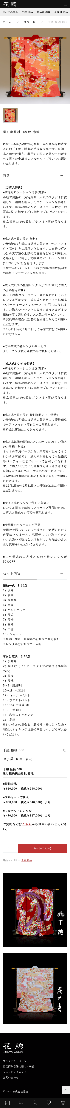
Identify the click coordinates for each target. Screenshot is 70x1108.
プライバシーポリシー (16, 1061)
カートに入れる (42, 848)
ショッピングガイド (15, 1072)
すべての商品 (10, 12)
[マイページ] (7, 1103)
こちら (27, 824)
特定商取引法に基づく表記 (18, 1066)
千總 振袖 (27, 12)
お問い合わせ (11, 1077)
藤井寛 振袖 (44, 12)
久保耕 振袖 (61, 12)
